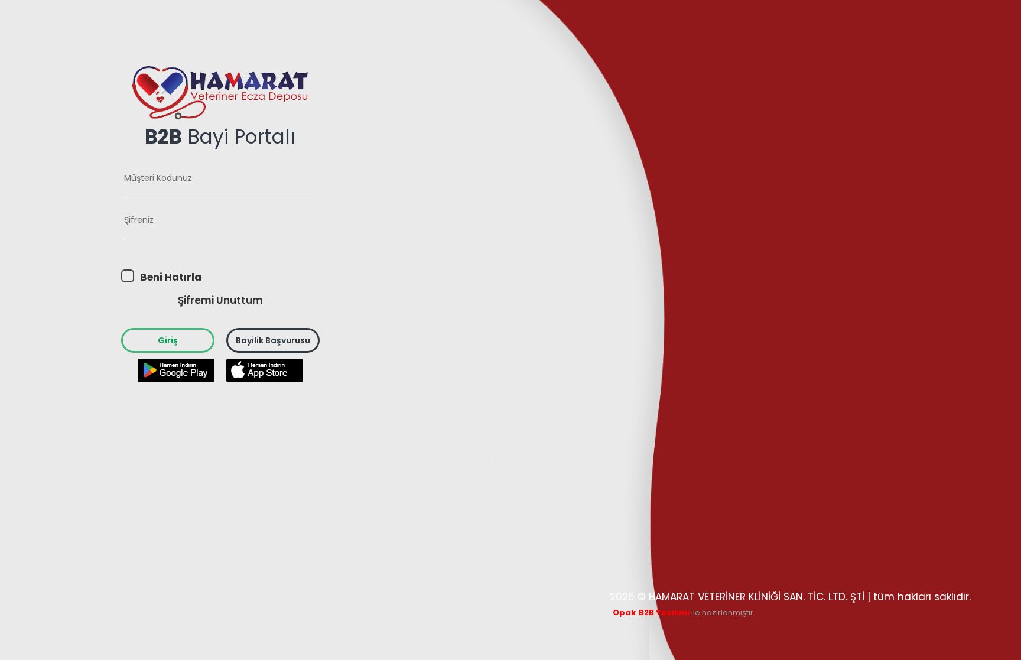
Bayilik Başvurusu (273, 340)
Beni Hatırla (170, 277)
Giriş (168, 340)
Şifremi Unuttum (220, 300)
